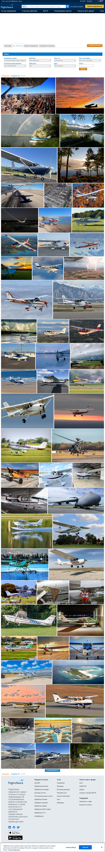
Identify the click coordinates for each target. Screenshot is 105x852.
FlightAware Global (41, 806)
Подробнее (61, 783)
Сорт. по (57, 58)
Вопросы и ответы (85, 805)
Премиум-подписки (41, 803)
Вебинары (60, 803)
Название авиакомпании (12, 63)
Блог (58, 799)
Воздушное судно (10, 58)
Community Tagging (47, 46)
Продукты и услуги (41, 779)
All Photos (18, 46)
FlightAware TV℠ (40, 813)
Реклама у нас (62, 793)
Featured (7, 46)
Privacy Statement (14, 850)
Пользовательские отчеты (43, 796)
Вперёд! (83, 69)
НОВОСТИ (82, 786)
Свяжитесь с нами (85, 801)
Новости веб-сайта (63, 796)
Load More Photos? (52, 770)
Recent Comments (31, 46)
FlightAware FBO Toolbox (43, 809)
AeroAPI (37, 783)
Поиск (81, 63)
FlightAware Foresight (42, 789)
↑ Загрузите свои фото (94, 45)
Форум (81, 789)
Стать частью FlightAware (10, 1)
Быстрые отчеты (40, 793)
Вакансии (60, 786)
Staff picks (32, 63)
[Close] (101, 847)
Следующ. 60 (15, 76)
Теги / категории (84, 58)
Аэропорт (32, 58)
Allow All (85, 847)
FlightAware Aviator (41, 799)
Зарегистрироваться (94, 6)
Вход (20, 1)
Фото (81, 783)
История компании (63, 789)
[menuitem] (9, 11)
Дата (55, 63)
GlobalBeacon (39, 816)
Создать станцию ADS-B (87, 793)
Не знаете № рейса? (76, 6)
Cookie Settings (71, 847)
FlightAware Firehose (41, 786)
